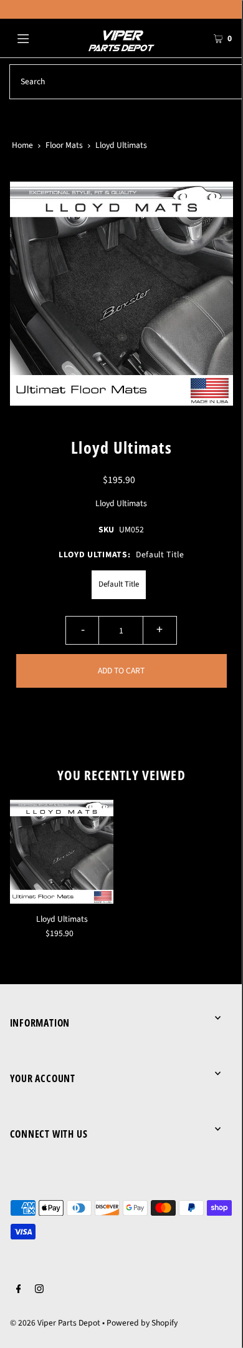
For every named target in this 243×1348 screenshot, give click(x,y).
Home (22, 145)
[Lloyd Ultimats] (62, 851)
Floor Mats (64, 145)
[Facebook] (18, 1290)
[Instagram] (39, 1290)
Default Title (118, 584)
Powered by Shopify (142, 1323)
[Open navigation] (39, 38)
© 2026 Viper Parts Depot (55, 1323)
